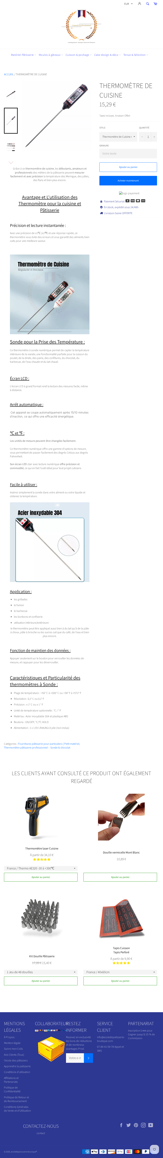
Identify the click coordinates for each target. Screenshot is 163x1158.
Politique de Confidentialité (12, 1089)
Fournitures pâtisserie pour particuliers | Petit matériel (48, 744)
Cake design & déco (106, 55)
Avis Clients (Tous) (14, 1054)
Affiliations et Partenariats (11, 1080)
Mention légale (12, 1043)
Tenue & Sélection (134, 55)
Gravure (104, 145)
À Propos (9, 1037)
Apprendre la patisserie (17, 1066)
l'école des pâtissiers (16, 1060)
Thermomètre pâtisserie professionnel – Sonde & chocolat (37, 747)
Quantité (144, 127)
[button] (41, 859)
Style (102, 127)
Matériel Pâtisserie (22, 55)
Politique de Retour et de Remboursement (16, 1099)
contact (41, 1133)
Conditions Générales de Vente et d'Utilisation (17, 1108)
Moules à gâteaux (50, 55)
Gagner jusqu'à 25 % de (141, 1034)
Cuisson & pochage (78, 55)
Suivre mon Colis (13, 1048)
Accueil (9, 74)
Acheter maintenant (128, 180)
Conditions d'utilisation (17, 1072)
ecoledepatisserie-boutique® (24, 1151)
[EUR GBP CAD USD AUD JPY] (128, 4)
